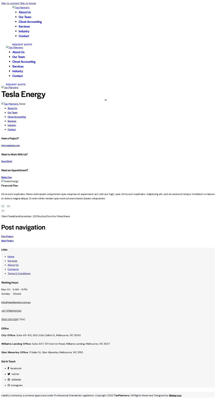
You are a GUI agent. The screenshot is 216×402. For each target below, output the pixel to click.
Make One (6, 177)
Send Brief (6, 161)
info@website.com (10, 145)
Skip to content (10, 3)
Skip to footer (28, 3)
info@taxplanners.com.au (16, 302)
